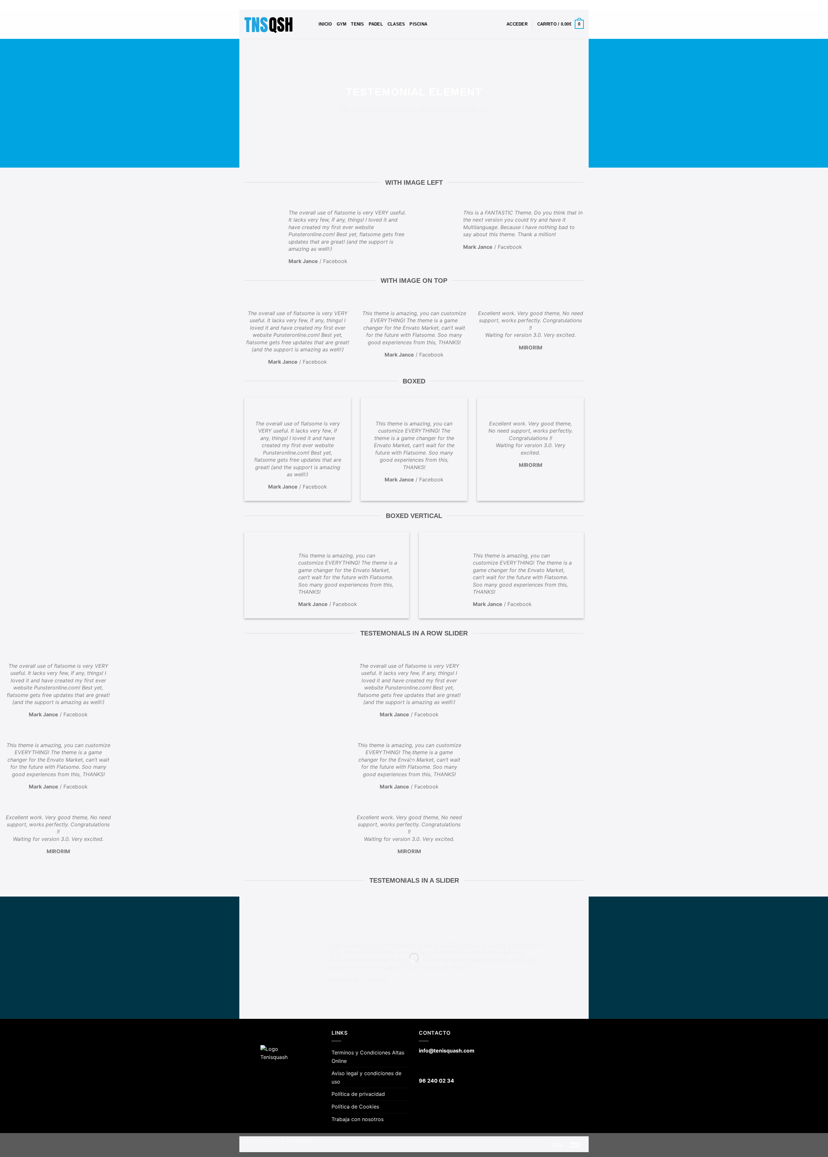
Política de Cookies (355, 1106)
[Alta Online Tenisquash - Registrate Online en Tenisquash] (276, 24)
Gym (342, 24)
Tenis (357, 24)
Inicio (325, 24)
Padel (376, 24)
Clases (396, 24)
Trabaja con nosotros (358, 1119)
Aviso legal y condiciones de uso (366, 1077)
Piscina (418, 24)
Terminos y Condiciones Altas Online (368, 1056)
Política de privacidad (358, 1094)
